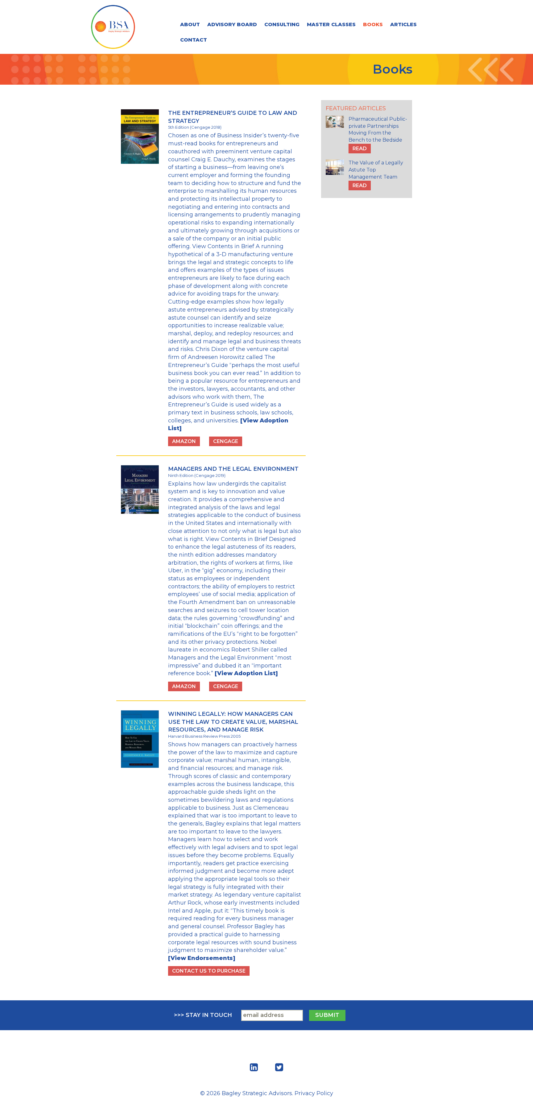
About (190, 24)
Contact (193, 40)
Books (373, 24)
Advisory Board (232, 24)
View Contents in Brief (223, 246)
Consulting (282, 24)
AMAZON (184, 441)
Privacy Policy (314, 1093)
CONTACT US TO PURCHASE (209, 971)
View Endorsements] (203, 958)
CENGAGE (225, 441)
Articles (403, 24)
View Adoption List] (247, 673)
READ (360, 148)
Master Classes (331, 24)
